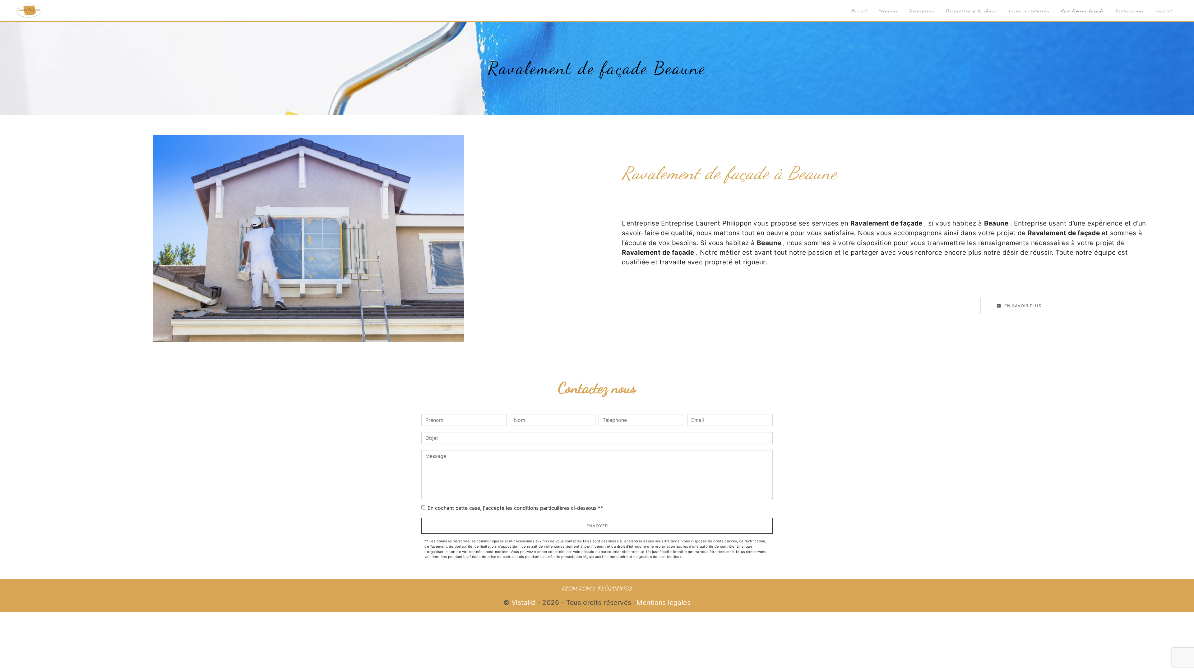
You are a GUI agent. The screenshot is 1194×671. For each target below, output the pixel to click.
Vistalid (523, 602)
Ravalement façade (1082, 10)
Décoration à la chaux (971, 10)
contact (1164, 10)
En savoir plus (1022, 305)
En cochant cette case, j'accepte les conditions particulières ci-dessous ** (515, 508)
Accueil (859, 10)
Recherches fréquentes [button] (597, 588)
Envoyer (597, 525)
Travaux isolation (1029, 10)
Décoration (922, 10)
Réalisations (1130, 10)
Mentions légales (663, 602)
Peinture (888, 10)
